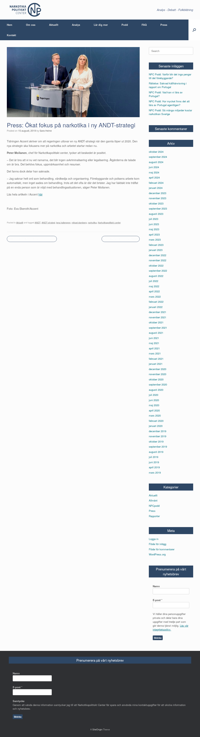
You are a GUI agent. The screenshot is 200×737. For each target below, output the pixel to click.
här (40, 194)
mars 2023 (155, 239)
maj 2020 (154, 405)
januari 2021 (155, 364)
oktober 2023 (156, 203)
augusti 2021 (156, 333)
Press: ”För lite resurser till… (121, 238)
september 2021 (158, 327)
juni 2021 (154, 338)
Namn (156, 586)
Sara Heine (46, 130)
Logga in (153, 539)
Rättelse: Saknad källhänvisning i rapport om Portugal (168, 85)
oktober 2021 (156, 322)
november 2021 (157, 317)
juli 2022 (153, 281)
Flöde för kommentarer (161, 549)
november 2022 (157, 260)
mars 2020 (155, 415)
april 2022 (154, 291)
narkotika (92, 222)
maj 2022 (154, 286)
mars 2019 (155, 472)
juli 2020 (153, 395)
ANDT (37, 222)
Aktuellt (53, 25)
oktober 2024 (156, 151)
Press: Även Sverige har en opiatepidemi (32, 238)
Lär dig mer (101, 25)
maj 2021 (154, 343)
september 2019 (158, 446)
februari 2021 (156, 358)
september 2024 (158, 157)
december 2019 (157, 431)
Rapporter (154, 516)
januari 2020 (155, 426)
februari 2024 (156, 183)
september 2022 (158, 270)
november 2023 (157, 198)
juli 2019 (153, 457)
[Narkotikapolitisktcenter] (25, 10)
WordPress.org (157, 554)
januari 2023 (155, 250)
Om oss (30, 25)
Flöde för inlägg (157, 544)
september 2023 (158, 208)
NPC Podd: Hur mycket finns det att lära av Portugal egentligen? (169, 103)
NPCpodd (154, 506)
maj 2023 (154, 229)
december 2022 (157, 255)
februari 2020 (156, 421)
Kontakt (11, 35)
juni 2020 (154, 400)
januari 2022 (155, 307)
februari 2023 (156, 245)
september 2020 (158, 384)
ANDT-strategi (48, 222)
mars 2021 (155, 353)
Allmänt (153, 500)
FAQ (144, 25)
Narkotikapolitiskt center (109, 222)
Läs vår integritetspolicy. (170, 627)
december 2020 (157, 369)
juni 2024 (154, 167)
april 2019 (154, 467)
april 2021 (154, 348)
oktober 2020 (156, 379)
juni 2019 (154, 462)
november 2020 (157, 374)
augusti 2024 (156, 162)
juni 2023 (154, 224)
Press (163, 25)
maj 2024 (154, 172)
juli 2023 (153, 219)
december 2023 (157, 193)
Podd (124, 25)
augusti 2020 (156, 390)
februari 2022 (156, 301)
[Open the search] (194, 30)
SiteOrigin (97, 729)
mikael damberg (79, 222)
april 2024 (154, 177)
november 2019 (157, 436)
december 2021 (157, 312)
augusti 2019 (156, 452)
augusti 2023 (156, 214)
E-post (157, 600)
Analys (76, 25)
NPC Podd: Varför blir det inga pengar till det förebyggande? (170, 76)
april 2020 (154, 410)
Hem (9, 25)
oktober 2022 (156, 265)
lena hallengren (63, 222)
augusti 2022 (156, 276)
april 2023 (154, 234)
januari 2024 (155, 188)
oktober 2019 (156, 441)
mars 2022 (155, 296)
